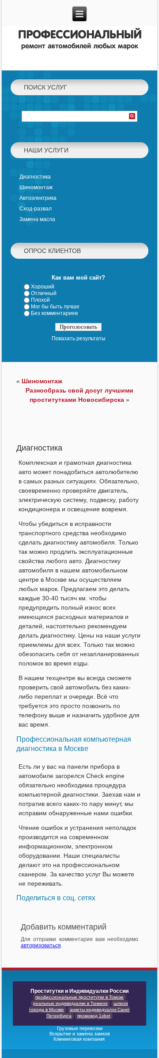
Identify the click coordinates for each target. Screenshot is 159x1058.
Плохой (40, 300)
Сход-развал (35, 209)
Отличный (44, 293)
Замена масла (37, 219)
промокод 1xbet (93, 1015)
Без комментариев (54, 313)
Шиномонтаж (36, 187)
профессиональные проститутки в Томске (79, 997)
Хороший (42, 287)
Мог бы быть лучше (55, 306)
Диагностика (35, 177)
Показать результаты (79, 338)
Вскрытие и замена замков (79, 1033)
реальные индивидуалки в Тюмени (70, 1003)
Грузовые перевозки (79, 1028)
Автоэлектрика (38, 198)
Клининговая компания (79, 1039)
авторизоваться (41, 945)
